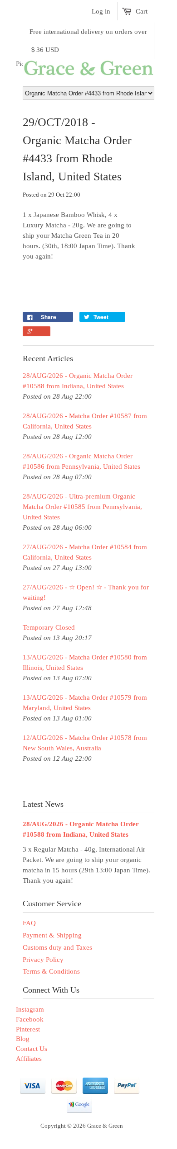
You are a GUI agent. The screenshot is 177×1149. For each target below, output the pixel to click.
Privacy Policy (43, 959)
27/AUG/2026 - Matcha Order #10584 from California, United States (85, 552)
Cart (142, 11)
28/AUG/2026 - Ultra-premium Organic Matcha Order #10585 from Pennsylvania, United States (82, 507)
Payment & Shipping (52, 935)
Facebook (30, 1019)
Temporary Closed (49, 627)
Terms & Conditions (51, 971)
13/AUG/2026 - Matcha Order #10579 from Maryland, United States (85, 702)
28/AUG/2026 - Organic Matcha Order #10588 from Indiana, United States (78, 381)
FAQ (29, 923)
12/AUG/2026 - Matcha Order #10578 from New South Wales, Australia (85, 743)
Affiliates (29, 1058)
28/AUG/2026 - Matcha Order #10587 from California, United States (85, 421)
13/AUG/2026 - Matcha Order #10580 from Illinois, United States (85, 662)
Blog (23, 1038)
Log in (101, 11)
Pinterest (28, 1029)
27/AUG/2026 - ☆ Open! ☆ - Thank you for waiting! (86, 592)
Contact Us (31, 1048)
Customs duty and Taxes (57, 947)
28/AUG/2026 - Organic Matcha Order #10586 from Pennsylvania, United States (81, 461)
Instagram (30, 1009)
